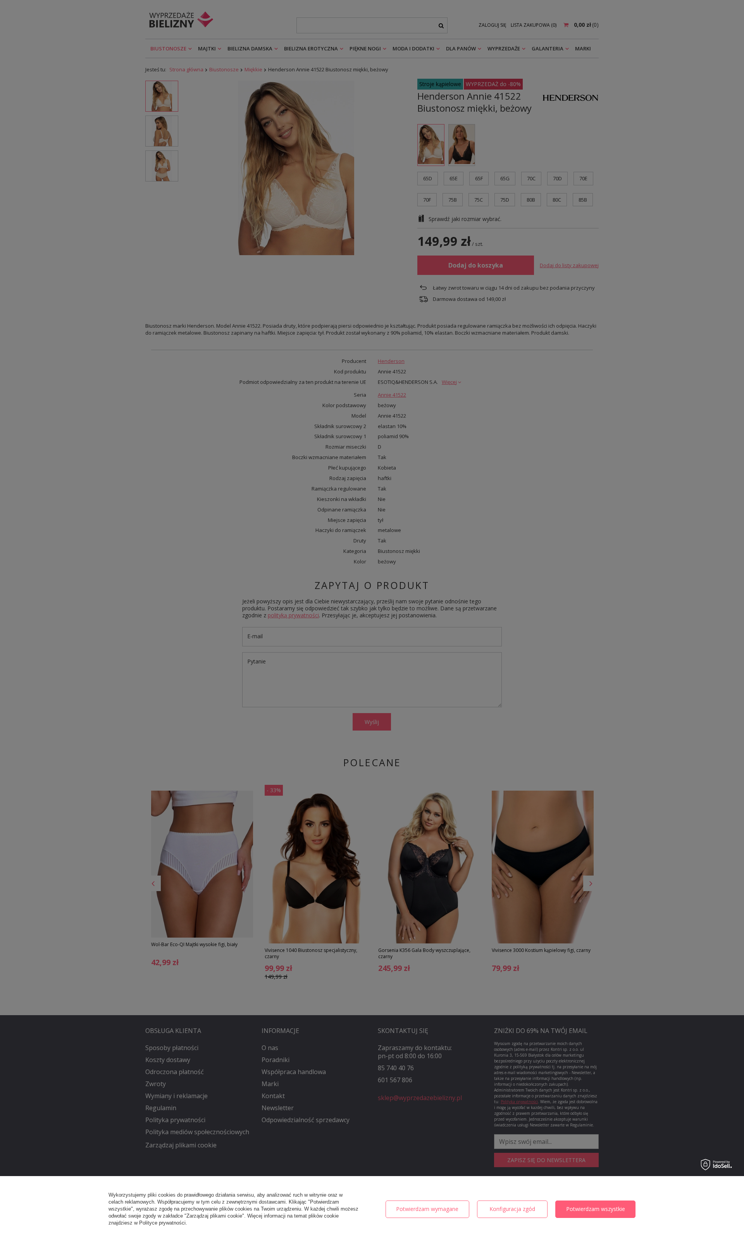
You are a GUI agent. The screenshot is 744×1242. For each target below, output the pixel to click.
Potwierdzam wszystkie (595, 1209)
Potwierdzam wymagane (427, 1209)
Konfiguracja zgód (512, 1209)
